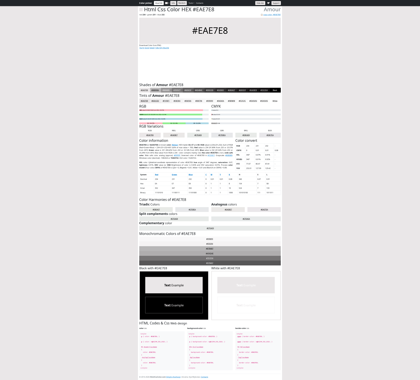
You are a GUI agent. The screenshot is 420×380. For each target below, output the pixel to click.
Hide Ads (260, 3)
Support (276, 3)
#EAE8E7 (174, 135)
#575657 (209, 263)
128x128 (158, 48)
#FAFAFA (220, 101)
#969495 (166, 90)
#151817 (211, 155)
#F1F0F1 (166, 101)
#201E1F (242, 90)
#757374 (209, 258)
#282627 (231, 90)
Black (275, 90)
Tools (191, 3)
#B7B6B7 (209, 248)
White (275, 101)
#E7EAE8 (198, 135)
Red (156, 174)
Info (173, 3)
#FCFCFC (242, 101)
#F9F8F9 (209, 239)
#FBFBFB (231, 101)
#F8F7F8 (198, 101)
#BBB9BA (155, 90)
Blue (191, 174)
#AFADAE (209, 253)
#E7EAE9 (210, 228)
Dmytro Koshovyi (173, 377)
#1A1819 (253, 90)
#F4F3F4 (177, 101)
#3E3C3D (209, 90)
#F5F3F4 (209, 244)
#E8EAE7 (156, 209)
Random (182, 3)
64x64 (152, 48)
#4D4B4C (198, 90)
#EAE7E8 (144, 90)
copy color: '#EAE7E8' (272, 14)
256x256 (165, 48)
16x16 (141, 48)
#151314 (264, 90)
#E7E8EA (222, 135)
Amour (175, 145)
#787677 (176, 90)
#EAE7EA (264, 209)
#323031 (220, 90)
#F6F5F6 (188, 101)
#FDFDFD (253, 101)
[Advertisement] (210, 65)
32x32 (146, 48)
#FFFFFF (177, 155)
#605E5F (187, 90)
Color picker (145, 3)
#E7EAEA (246, 219)
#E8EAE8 (246, 135)
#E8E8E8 (228, 155)
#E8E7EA (270, 135)
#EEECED (155, 101)
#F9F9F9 (209, 101)
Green (174, 174)
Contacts (199, 3)
